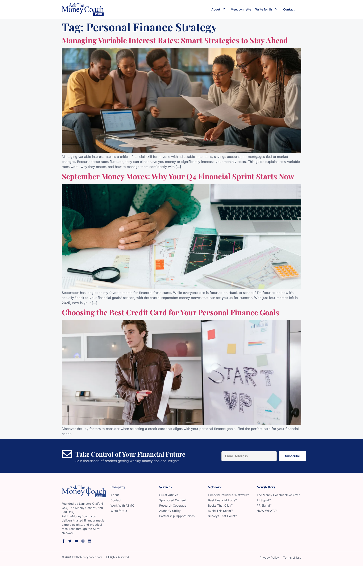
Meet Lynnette (241, 9)
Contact (289, 9)
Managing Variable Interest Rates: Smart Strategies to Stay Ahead (175, 40)
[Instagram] (83, 541)
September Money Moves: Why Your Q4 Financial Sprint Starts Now (178, 176)
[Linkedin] (89, 541)
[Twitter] (70, 541)
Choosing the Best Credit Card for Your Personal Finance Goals (170, 312)
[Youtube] (76, 541)
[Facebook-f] (63, 541)
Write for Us (264, 9)
